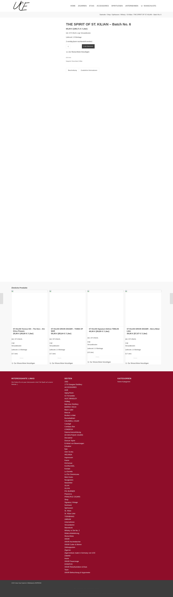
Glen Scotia (68, 452)
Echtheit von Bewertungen (74, 443)
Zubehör (67, 556)
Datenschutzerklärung (72, 432)
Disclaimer (68, 438)
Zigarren (67, 550)
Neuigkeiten (68, 480)
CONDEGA (68, 429)
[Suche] (160, 6)
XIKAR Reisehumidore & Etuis (75, 567)
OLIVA (66, 486)
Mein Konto (68, 477)
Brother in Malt (69, 415)
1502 (66, 382)
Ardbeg (67, 401)
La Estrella (68, 471)
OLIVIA (67, 488)
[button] (77, 52)
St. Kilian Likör (69, 514)
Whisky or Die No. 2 (72, 530)
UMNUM (67, 519)
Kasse (66, 460)
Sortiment (68, 505)
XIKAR (66, 539)
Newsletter (68, 483)
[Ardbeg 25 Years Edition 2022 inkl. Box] (171, 298)
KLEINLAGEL (69, 466)
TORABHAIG (69, 516)
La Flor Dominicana (71, 474)
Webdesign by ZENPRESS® (34, 583)
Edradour (67, 446)
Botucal (67, 413)
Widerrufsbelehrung (71, 533)
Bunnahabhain (69, 418)
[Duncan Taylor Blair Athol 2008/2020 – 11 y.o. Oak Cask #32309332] (1, 298)
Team (66, 570)
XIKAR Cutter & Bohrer (73, 544)
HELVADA (68, 455)
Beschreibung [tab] (72, 70)
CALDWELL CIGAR (71, 421)
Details (21, 358)
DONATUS (68, 564)
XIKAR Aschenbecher (72, 542)
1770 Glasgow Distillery (73, 384)
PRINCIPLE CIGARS (72, 497)
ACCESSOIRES (70, 387)
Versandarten (69, 525)
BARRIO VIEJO (70, 407)
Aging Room (69, 393)
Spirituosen (68, 508)
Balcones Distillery (71, 404)
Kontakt (67, 469)
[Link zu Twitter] (160, 582)
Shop (66, 500)
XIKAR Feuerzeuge (71, 561)
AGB (66, 390)
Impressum (68, 457)
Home (66, 558)
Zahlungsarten (69, 547)
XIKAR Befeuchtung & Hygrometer (77, 572)
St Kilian (80, 61)
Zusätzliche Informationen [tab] (89, 70)
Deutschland (75, 61)
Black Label (68, 410)
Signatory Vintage (71, 502)
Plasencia (68, 494)
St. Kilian (67, 511)
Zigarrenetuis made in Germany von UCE (79, 553)
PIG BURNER (69, 491)
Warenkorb (68, 528)
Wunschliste (69, 536)
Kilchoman (68, 463)
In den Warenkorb (88, 46)
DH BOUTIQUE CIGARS (73, 435)
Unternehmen (69, 522)
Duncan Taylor (69, 441)
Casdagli (67, 424)
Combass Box (69, 427)
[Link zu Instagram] (157, 582)
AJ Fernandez (69, 396)
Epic (66, 449)
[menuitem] (73, 6)
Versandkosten (86, 33)
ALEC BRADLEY (70, 399)
